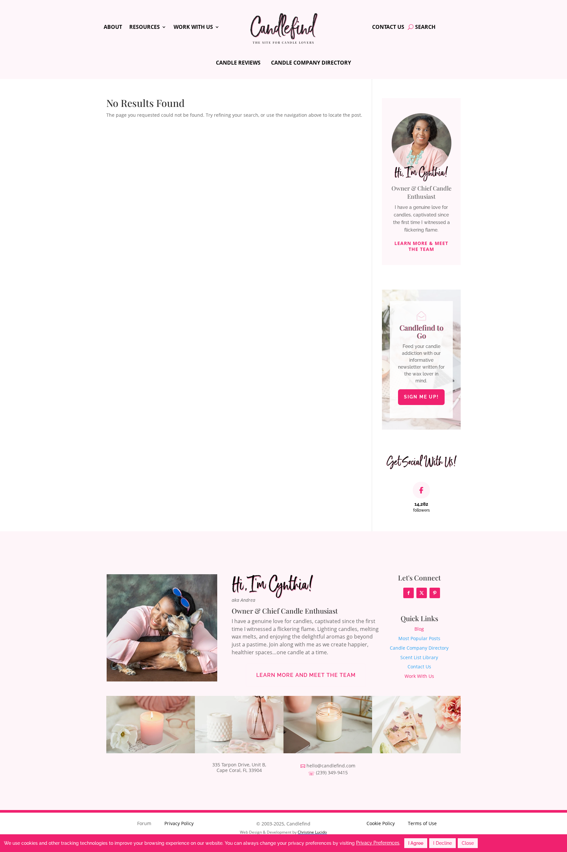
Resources (144, 27)
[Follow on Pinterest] (435, 593)
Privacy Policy (179, 823)
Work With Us (193, 27)
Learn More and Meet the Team (306, 675)
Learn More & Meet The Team (421, 246)
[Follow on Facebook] (408, 593)
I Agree (415, 843)
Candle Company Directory (311, 62)
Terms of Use (422, 823)
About (113, 27)
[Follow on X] (421, 593)
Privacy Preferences (377, 842)
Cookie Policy (381, 823)
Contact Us (388, 27)
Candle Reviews (238, 62)
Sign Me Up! (421, 396)
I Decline (442, 843)
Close (468, 843)
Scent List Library (419, 657)
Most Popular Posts (419, 638)
